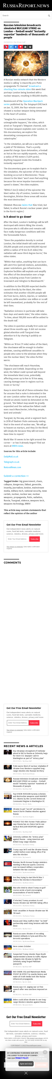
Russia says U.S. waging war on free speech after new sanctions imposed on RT (30, 989)
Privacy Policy (21, 1058)
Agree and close (26, 1064)
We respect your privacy (35, 1038)
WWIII (27, 503)
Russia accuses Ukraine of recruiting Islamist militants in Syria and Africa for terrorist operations (29, 936)
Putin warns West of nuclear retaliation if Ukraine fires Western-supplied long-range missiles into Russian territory (30, 768)
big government (27, 481)
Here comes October (22, 946)
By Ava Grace (27, 929)
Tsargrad (15, 500)
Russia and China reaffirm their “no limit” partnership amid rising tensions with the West (30, 923)
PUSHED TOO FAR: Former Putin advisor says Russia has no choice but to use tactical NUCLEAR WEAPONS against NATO (30, 825)
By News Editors (28, 883)
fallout (28, 484)
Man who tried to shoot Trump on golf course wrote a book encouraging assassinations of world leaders (29, 890)
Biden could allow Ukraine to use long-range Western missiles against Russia (30, 1001)
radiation (37, 497)
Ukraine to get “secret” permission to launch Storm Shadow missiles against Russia (29, 811)
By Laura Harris (28, 1005)
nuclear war (25, 494)
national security (32, 491)
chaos (39, 481)
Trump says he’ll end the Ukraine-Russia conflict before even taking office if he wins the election (30, 852)
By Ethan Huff (27, 761)
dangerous (18, 484)
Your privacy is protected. (15, 546)
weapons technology (14, 503)
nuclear (15, 494)
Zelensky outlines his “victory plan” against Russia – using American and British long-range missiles (28, 839)
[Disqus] (26, 599)
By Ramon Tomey (28, 845)
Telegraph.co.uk (11, 462)
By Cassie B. (27, 857)
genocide (36, 484)
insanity (7, 487)
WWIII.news (17, 446)
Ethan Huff (21, 42)
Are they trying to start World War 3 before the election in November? (28, 878)
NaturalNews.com (12, 467)
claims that (26, 205)
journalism (18, 487)
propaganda (20, 497)
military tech (17, 491)
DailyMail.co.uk (11, 456)
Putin (29, 497)
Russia (7, 500)
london (27, 487)
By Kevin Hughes (28, 817)
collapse (8, 484)
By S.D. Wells (27, 804)
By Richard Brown (29, 774)
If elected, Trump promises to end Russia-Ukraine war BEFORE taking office (30, 901)
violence (25, 500)
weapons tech (37, 500)
